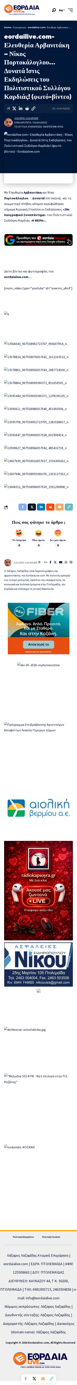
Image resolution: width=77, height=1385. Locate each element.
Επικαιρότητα (19, 27)
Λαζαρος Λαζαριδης (26, 118)
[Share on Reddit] (27, 108)
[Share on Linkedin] (20, 108)
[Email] (43, 1378)
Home (7, 27)
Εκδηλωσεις (40, 122)
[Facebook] (50, 562)
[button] (54, 10)
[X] (55, 562)
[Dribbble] (71, 562)
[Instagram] (66, 562)
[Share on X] (14, 108)
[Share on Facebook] (25, 1378)
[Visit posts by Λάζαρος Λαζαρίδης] (8, 122)
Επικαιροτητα (22, 122)
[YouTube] (61, 562)
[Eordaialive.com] (21, 10)
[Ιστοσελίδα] (46, 562)
